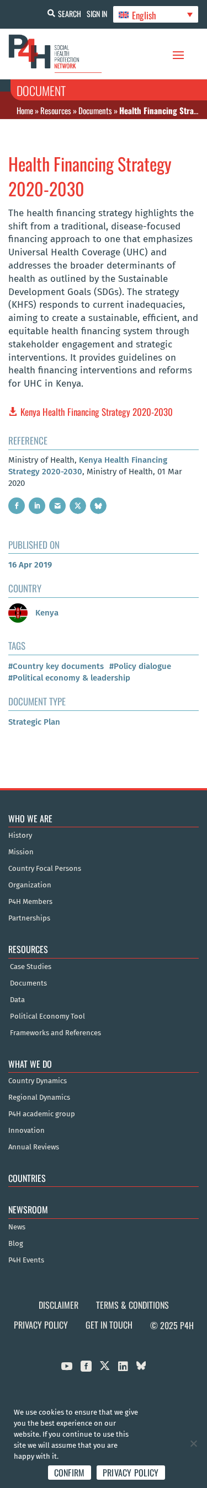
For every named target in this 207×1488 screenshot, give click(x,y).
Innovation (26, 1130)
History (20, 835)
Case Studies (30, 967)
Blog (15, 1244)
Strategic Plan (34, 722)
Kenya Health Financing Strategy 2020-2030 (96, 412)
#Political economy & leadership (69, 678)
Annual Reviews (33, 1147)
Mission (21, 852)
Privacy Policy (41, 1324)
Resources (55, 110)
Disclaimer (58, 1305)
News (16, 1227)
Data (17, 1000)
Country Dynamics (37, 1081)
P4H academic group (41, 1114)
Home (25, 110)
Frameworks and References (55, 1033)
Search (69, 13)
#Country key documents (56, 666)
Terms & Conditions (132, 1305)
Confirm (69, 1472)
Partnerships (29, 918)
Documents (95, 110)
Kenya (46, 613)
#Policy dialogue (140, 666)
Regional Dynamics (39, 1097)
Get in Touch (109, 1324)
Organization (29, 885)
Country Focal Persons (44, 869)
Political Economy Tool (47, 1016)
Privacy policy (131, 1472)
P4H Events (26, 1260)
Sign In (97, 13)
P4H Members (30, 902)
